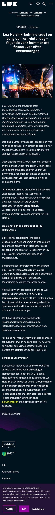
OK (24, 508)
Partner (6, 478)
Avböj (9, 508)
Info (4, 465)
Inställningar (38, 509)
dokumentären (10, 401)
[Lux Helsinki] (9, 4)
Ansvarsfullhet (10, 471)
